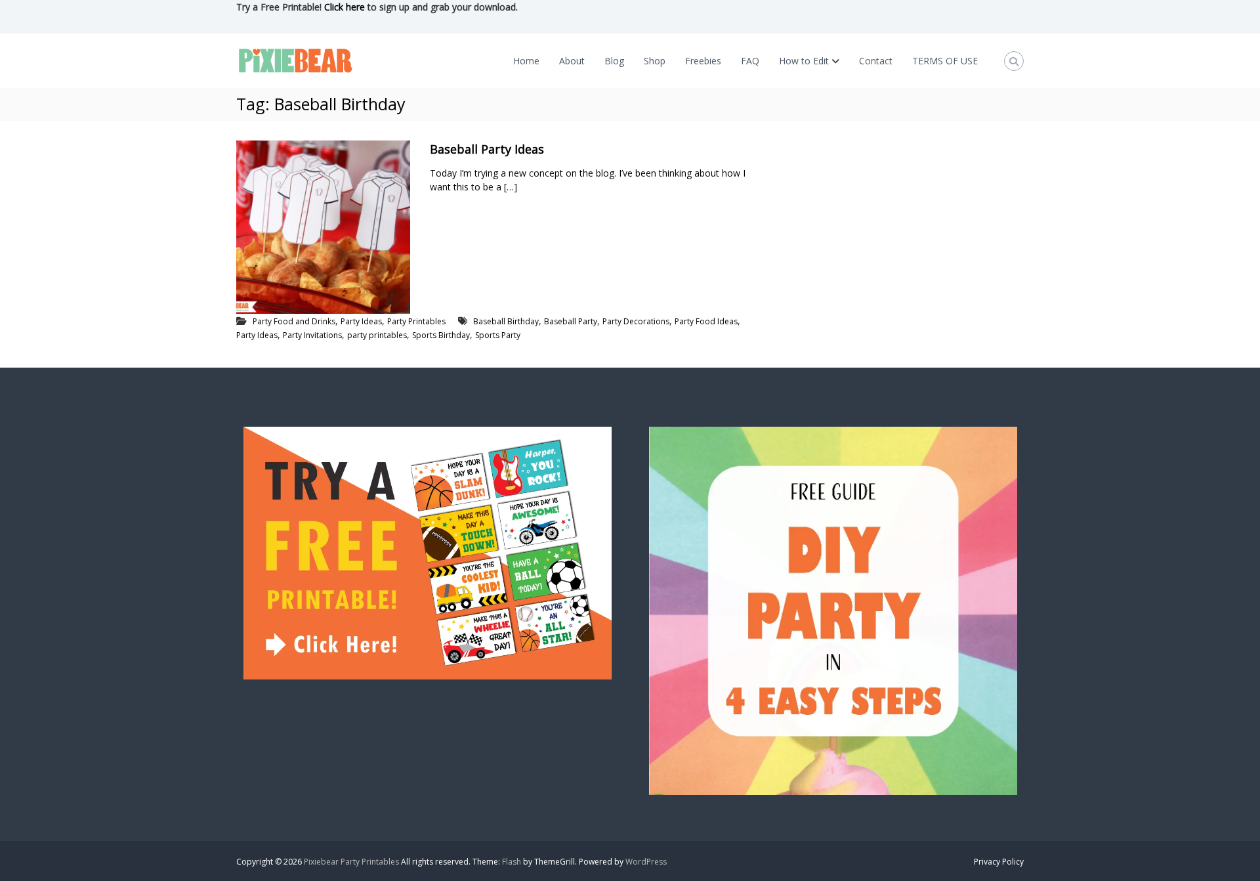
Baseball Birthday (506, 321)
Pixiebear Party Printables (351, 861)
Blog (614, 60)
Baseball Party (570, 321)
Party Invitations (312, 335)
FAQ (750, 60)
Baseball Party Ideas (487, 149)
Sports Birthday (441, 335)
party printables (377, 335)
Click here (344, 7)
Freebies (703, 60)
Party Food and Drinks (294, 321)
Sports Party (497, 335)
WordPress (646, 861)
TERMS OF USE (945, 60)
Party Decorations (635, 321)
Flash (511, 861)
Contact (875, 60)
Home (526, 60)
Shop (654, 60)
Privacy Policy (999, 861)
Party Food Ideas (706, 321)
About (572, 60)
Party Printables (416, 321)
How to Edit (804, 60)
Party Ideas (361, 321)
